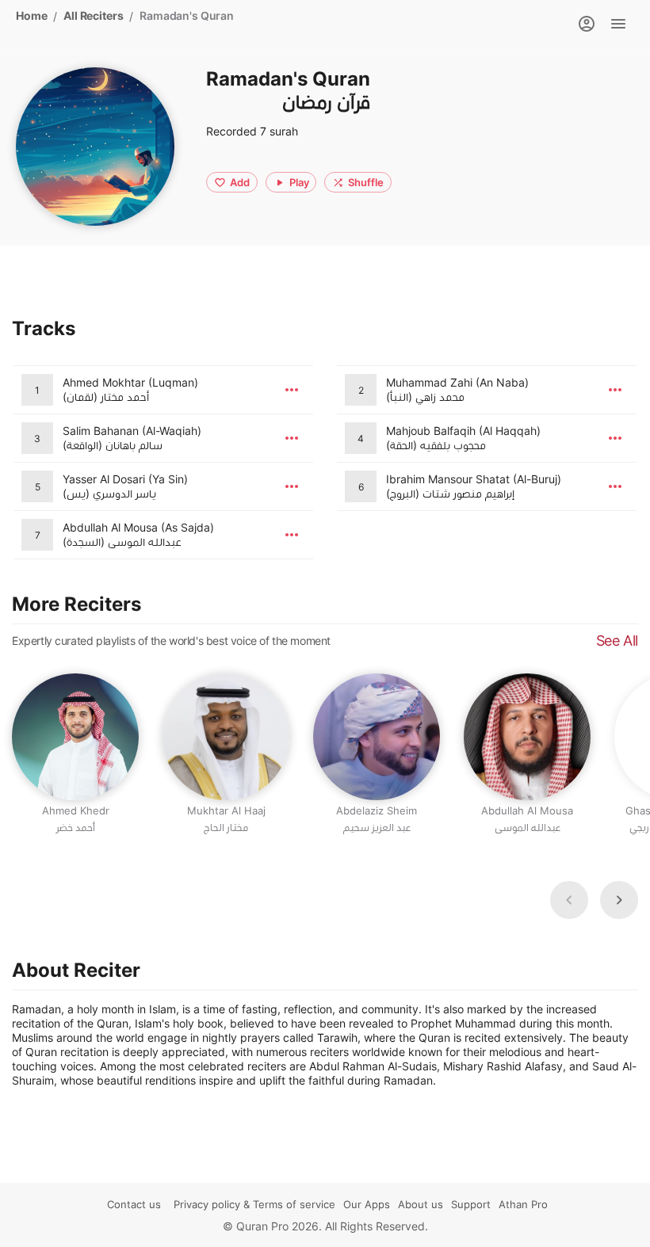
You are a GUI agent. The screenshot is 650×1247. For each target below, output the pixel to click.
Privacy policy (207, 1204)
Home (31, 15)
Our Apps (366, 1204)
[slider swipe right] (619, 900)
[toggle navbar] (618, 24)
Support (471, 1204)
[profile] (586, 24)
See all (617, 640)
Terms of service (294, 1204)
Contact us (134, 1204)
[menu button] (291, 389)
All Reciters (93, 15)
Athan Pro (523, 1204)
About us (420, 1204)
